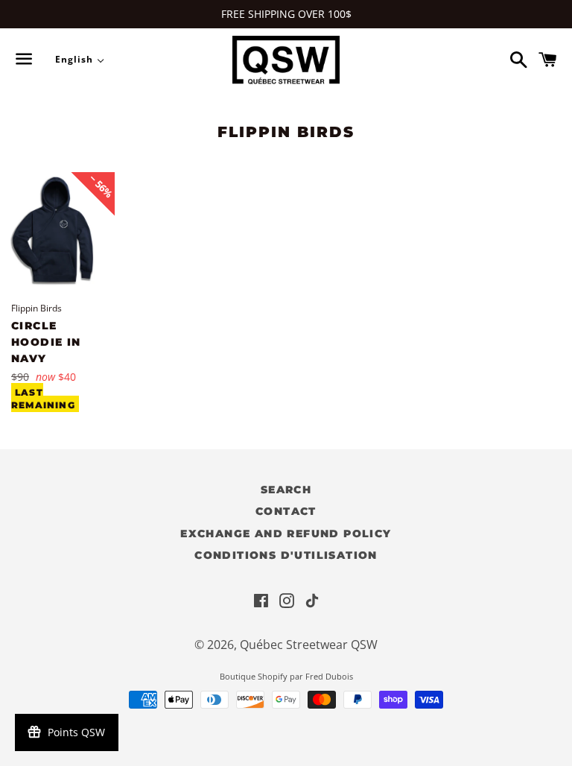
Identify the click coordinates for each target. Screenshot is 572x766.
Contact (286, 511)
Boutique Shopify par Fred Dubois (286, 676)
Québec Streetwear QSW (309, 644)
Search (286, 489)
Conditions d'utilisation (286, 555)
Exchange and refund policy (285, 533)
